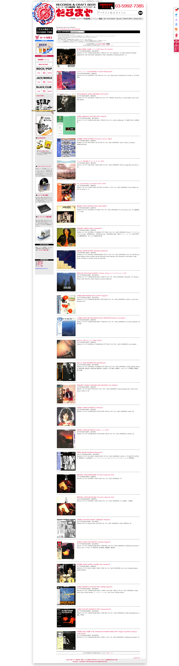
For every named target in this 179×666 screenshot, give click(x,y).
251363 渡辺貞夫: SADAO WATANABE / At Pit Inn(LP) (92, 94)
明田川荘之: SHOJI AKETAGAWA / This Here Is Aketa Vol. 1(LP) (95, 497)
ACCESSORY (41, 138)
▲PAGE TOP (136, 658)
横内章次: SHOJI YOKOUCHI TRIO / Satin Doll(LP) (92, 206)
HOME (35, 11)
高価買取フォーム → (44, 59)
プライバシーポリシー (101, 659)
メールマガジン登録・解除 (42, 250)
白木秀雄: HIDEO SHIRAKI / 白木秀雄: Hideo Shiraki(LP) (93, 564)
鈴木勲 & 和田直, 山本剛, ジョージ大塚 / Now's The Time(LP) (95, 49)
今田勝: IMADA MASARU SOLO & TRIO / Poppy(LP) (92, 295)
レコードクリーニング (44, 166)
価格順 (103, 44)
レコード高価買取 (84, 19)
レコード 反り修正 (42, 195)
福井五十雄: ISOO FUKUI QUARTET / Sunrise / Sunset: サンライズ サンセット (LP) (101, 273)
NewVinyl (44, 73)
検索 (176, 40)
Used (38, 73)
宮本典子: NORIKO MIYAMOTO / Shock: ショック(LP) (93, 430)
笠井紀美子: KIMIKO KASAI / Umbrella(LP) (89, 228)
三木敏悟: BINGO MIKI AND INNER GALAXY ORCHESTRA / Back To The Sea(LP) (101, 318)
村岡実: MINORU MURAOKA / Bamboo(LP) (89, 452)
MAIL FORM (40, 95)
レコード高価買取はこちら (40, 4)
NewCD (50, 73)
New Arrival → (44, 64)
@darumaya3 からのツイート (41, 268)
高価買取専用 (40, 261)
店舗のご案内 (40, 263)
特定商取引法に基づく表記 (111, 659)
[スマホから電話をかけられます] (44, 34)
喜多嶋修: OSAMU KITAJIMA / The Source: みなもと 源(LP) (94, 139)
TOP (57, 29)
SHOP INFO (127, 19)
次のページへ (110, 45)
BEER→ (44, 45)
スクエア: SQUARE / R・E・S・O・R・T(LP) (90, 161)
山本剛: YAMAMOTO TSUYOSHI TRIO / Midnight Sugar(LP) (94, 587)
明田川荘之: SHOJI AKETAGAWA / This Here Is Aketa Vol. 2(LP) (95, 475)
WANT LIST (39, 264)
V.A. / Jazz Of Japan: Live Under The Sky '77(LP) (91, 183)
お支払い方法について (71, 659)
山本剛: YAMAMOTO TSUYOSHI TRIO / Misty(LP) (91, 116)
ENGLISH (137, 19)
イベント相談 (97, 19)
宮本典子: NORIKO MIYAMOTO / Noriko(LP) (90, 407)
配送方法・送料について (81, 659)
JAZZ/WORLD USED (65, 29)
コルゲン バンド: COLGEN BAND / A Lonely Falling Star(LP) (94, 71)
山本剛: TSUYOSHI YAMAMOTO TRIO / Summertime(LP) (94, 609)
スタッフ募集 (40, 265)
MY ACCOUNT (109, 19)
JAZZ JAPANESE (76, 29)
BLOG (119, 19)
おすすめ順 (98, 44)
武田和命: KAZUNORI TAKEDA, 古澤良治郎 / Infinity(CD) (93, 519)
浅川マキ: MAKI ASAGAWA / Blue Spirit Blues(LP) (91, 363)
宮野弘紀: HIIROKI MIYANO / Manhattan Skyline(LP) (92, 251)
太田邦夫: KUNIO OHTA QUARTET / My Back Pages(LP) (93, 542)
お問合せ (89, 659)
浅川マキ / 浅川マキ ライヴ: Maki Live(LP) (89, 340)
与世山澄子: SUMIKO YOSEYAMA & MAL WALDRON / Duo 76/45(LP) (97, 385)
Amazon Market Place (44, 150)
